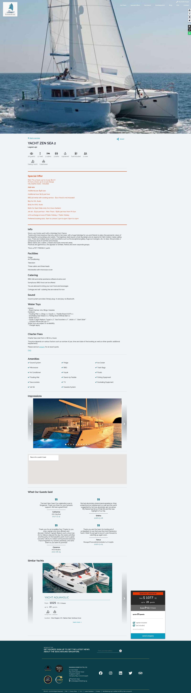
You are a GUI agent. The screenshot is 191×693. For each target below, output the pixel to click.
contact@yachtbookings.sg (79, 681)
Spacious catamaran (147, 593)
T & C (80, 691)
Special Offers (135, 5)
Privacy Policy (73, 691)
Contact (186, 5)
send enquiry (148, 636)
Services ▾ (147, 5)
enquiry (42, 347)
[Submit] (120, 651)
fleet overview (34, 138)
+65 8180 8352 (183, 2)
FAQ (177, 5)
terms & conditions (138, 629)
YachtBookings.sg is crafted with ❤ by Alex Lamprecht (117, 691)
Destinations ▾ (160, 5)
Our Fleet (123, 5)
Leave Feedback (89, 691)
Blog (170, 5)
